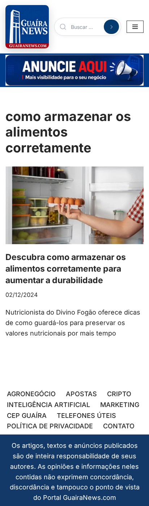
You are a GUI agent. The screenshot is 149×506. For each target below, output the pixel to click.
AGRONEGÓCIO (31, 394)
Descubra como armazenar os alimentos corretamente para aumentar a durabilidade (65, 268)
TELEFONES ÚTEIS (86, 415)
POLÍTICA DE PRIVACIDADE (50, 426)
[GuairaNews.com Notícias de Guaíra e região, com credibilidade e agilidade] (27, 26)
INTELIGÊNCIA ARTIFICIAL (48, 404)
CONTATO (119, 426)
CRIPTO (119, 394)
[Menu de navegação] (135, 27)
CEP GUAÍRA (27, 415)
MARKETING (119, 404)
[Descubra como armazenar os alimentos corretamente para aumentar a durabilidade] (74, 205)
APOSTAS (81, 394)
